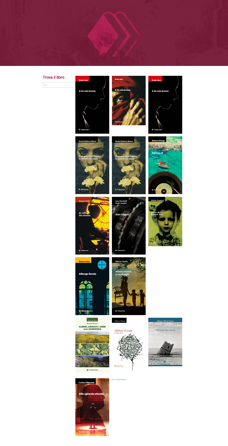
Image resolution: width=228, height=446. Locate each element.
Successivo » (122, 379)
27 (117, 379)
